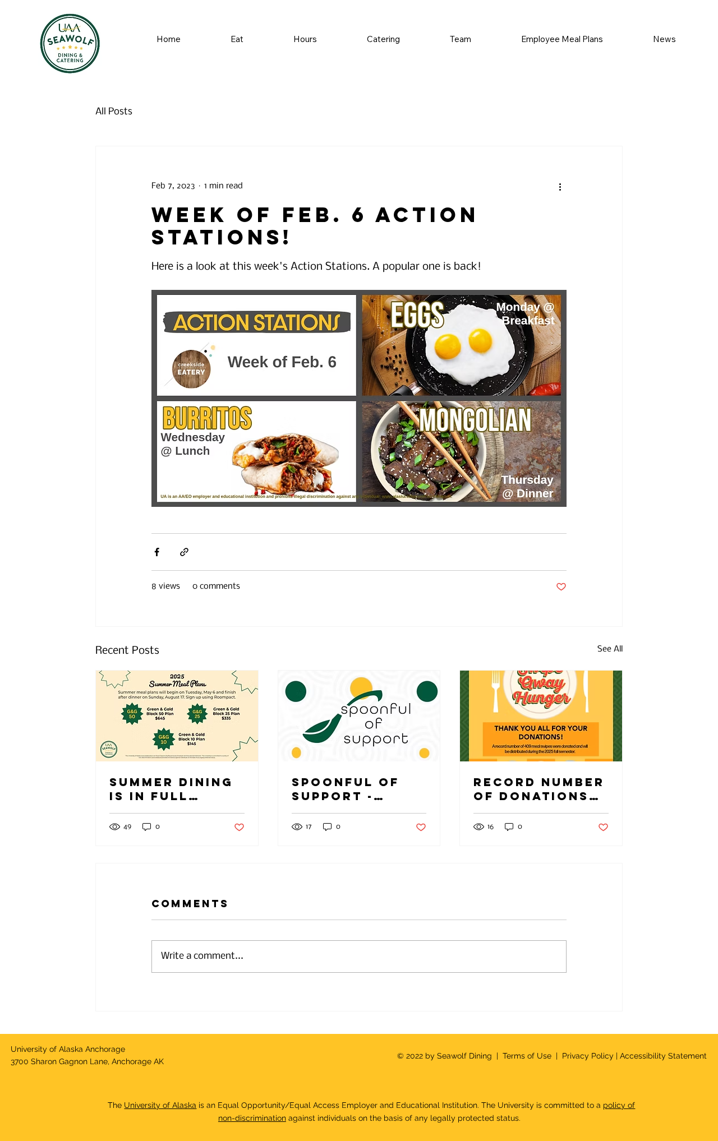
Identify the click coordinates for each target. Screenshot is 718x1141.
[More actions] (560, 186)
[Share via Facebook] (156, 552)
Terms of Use (527, 1055)
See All (610, 649)
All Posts (113, 112)
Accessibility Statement (663, 1055)
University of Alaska (160, 1105)
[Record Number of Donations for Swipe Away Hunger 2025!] (541, 716)
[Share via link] (184, 552)
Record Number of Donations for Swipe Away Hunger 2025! (539, 789)
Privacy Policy (587, 1055)
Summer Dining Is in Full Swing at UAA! (171, 789)
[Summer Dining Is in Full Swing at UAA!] (177, 716)
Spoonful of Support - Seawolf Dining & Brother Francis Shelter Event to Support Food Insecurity (358, 789)
